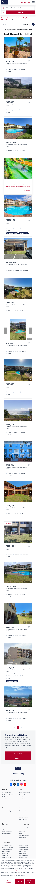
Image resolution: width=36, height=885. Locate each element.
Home (3, 17)
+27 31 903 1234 (24, 2)
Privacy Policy (18, 753)
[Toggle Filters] (3, 12)
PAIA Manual (18, 758)
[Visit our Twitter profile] (14, 784)
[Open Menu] (33, 2)
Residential (10, 17)
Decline (19, 881)
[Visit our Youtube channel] (25, 784)
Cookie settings (8, 881)
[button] (16, 8)
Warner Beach (5, 20)
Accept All (29, 881)
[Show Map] (33, 24)
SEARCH (20, 12)
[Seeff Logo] (4, 2)
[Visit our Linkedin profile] (18, 784)
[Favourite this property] (29, 61)
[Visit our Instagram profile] (21, 784)
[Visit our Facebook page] (11, 784)
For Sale (18, 17)
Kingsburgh (26, 17)
